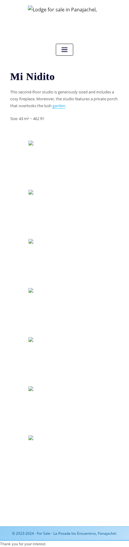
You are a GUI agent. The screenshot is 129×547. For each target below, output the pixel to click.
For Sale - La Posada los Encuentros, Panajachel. (77, 533)
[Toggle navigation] (64, 50)
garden (58, 105)
